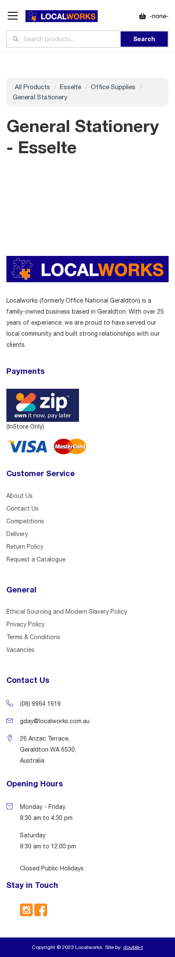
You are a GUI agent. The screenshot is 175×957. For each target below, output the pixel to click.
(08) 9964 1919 (40, 703)
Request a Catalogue (35, 559)
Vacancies (20, 649)
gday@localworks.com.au (55, 721)
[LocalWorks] (61, 16)
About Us (19, 495)
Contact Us (22, 508)
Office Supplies (113, 86)
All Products (32, 86)
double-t (133, 947)
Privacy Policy (25, 624)
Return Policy (24, 546)
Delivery (17, 533)
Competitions (25, 521)
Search (144, 38)
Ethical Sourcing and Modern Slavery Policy (66, 611)
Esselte (70, 86)
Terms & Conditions (33, 637)
